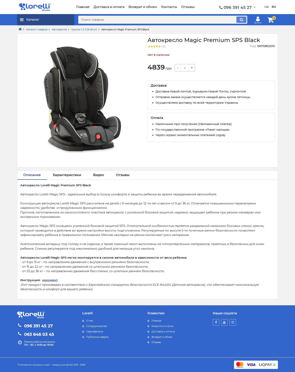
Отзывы (156, 342)
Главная (156, 320)
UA (266, 7)
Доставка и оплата (163, 331)
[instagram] (233, 322)
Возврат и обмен (162, 336)
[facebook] (216, 322)
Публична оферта (97, 336)
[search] (241, 19)
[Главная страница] (20, 29)
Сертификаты (94, 331)
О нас (89, 320)
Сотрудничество (96, 326)
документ (50, 280)
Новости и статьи (162, 326)
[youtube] (224, 322)
